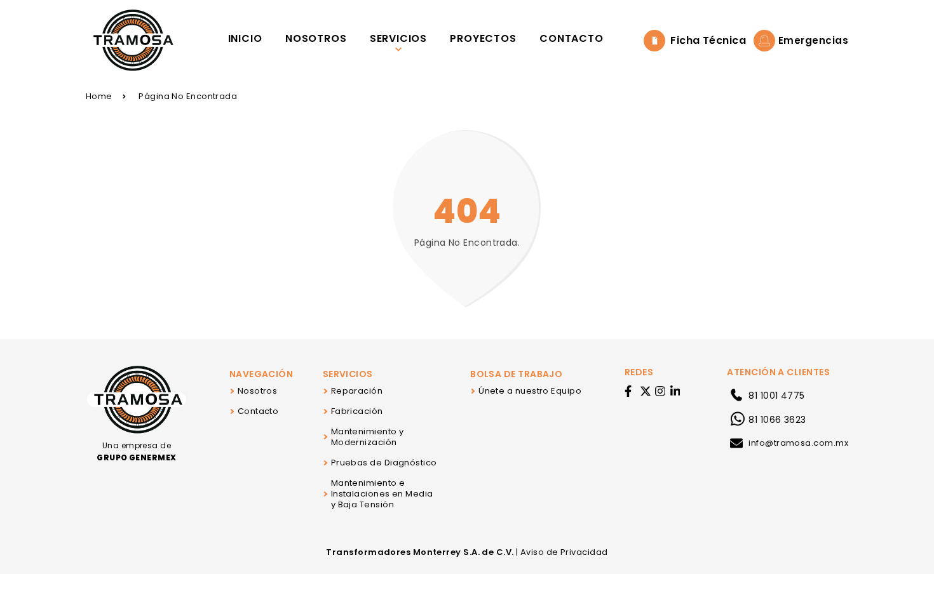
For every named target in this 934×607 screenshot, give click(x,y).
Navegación (261, 374)
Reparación (357, 390)
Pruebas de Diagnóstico (384, 462)
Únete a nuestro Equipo (529, 390)
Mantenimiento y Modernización (367, 437)
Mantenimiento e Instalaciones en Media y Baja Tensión (382, 493)
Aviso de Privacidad (564, 552)
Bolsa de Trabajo (516, 374)
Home (99, 96)
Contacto (258, 411)
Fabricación (357, 411)
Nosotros (258, 390)
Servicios (348, 374)
